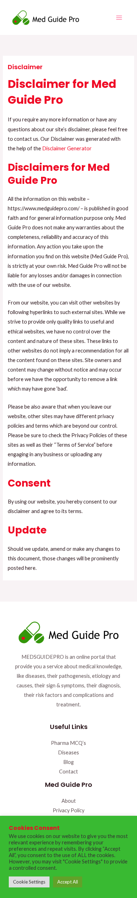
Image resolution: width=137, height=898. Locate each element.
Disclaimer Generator (67, 148)
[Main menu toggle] (119, 17)
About (68, 801)
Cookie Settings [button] (29, 882)
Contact (68, 772)
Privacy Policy (68, 810)
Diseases (68, 752)
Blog (68, 762)
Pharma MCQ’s (68, 743)
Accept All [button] (67, 882)
